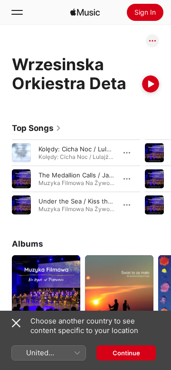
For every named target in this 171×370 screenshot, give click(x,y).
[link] (36, 128)
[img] (85, 12)
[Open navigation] (17, 12)
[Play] (150, 83)
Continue (126, 353)
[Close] (16, 323)
